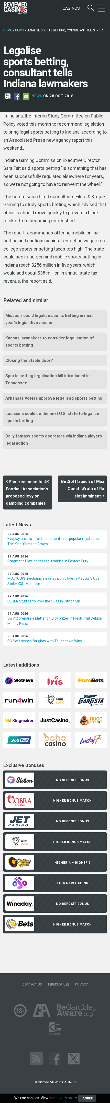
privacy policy (66, 1098)
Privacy (81, 984)
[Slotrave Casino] (19, 680)
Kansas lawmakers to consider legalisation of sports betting (49, 342)
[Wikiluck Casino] (55, 699)
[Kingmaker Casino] (19, 719)
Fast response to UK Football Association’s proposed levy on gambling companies (27, 492)
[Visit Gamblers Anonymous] (41, 1010)
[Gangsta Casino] (91, 699)
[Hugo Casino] (91, 719)
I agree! (87, 1098)
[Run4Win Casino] (19, 699)
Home (7, 30)
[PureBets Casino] (91, 680)
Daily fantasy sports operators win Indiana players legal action (53, 440)
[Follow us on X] (73, 1058)
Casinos (71, 8)
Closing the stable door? (29, 360)
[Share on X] (7, 96)
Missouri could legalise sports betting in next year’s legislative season (49, 319)
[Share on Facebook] (17, 96)
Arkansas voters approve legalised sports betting (53, 398)
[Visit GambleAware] (76, 1010)
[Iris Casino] (55, 680)
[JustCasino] (55, 719)
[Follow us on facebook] (55, 1058)
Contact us (32, 984)
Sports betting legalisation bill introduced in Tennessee (47, 379)
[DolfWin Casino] (19, 739)
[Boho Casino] (55, 739)
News (19, 30)
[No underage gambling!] (20, 1010)
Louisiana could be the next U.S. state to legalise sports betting (52, 417)
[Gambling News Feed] (36, 1058)
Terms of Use (58, 984)
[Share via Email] (26, 96)
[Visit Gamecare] (55, 1028)
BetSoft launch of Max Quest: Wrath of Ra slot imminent (82, 489)
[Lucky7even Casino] (91, 739)
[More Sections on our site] (101, 8)
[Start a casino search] (91, 8)
